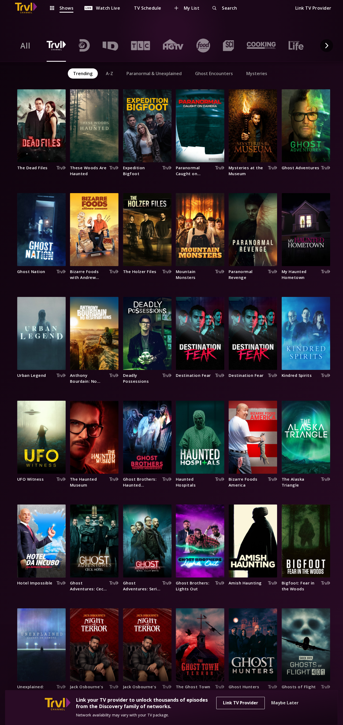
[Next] (326, 45)
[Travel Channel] (28, 8)
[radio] (25, 46)
